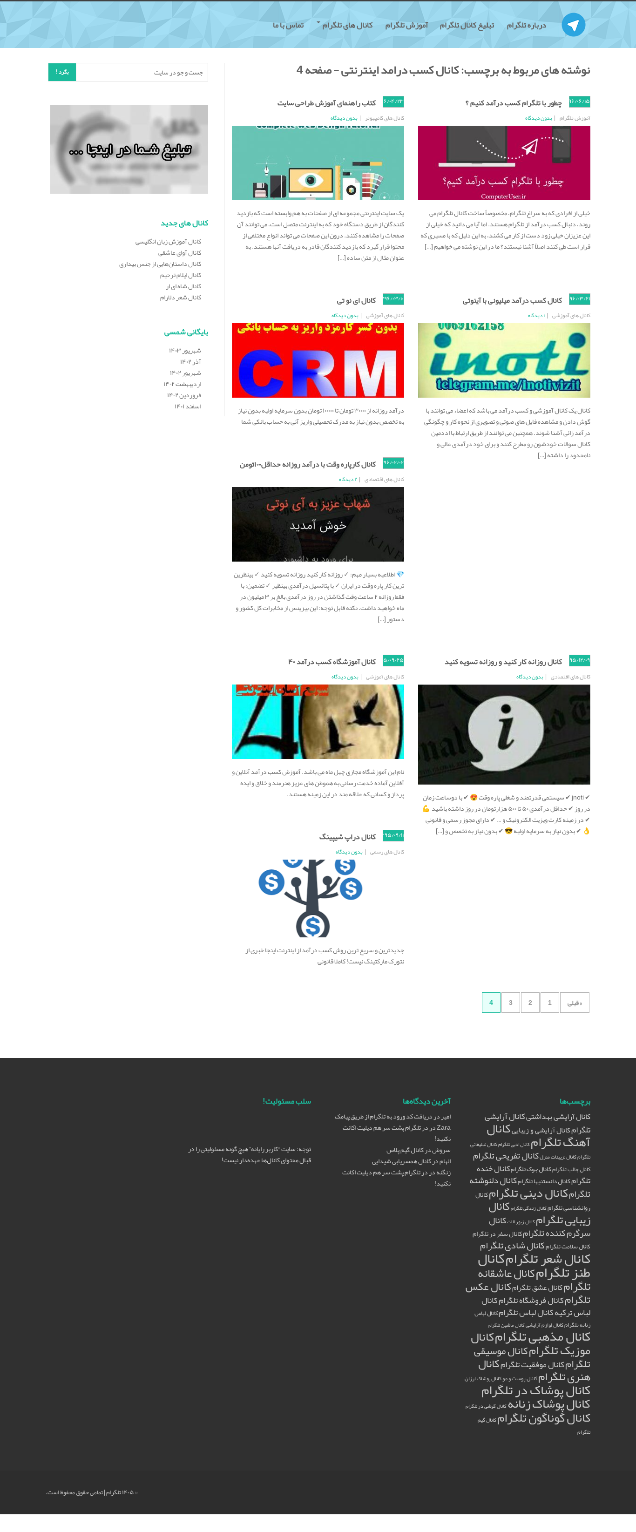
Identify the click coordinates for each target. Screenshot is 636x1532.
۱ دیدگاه (536, 315)
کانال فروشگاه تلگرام (531, 1300)
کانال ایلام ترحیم (180, 274)
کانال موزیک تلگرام (530, 1343)
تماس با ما (289, 25)
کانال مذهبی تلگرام (542, 1336)
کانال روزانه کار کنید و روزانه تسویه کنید (503, 661)
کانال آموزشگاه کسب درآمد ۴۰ (332, 661)
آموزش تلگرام (407, 25)
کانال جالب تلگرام (571, 1169)
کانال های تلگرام (347, 25)
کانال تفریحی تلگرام (506, 1156)
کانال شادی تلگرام (512, 1245)
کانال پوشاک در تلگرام (535, 1390)
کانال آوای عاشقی (179, 252)
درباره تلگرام (527, 25)
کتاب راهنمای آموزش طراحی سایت (326, 102)
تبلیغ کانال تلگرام (467, 25)
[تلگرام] (573, 13)
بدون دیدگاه (538, 117)
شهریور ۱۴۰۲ (185, 372)
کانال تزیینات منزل (558, 1157)
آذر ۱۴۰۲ (190, 361)
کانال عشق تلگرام (537, 1287)
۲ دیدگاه (348, 479)
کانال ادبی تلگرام (514, 1144)
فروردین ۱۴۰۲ (184, 394)
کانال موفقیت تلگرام (532, 1364)
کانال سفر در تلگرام (497, 1234)
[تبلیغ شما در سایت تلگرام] (129, 151)
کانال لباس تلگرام (526, 1312)
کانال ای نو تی (356, 300)
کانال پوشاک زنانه (548, 1403)
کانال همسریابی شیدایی (401, 1160)
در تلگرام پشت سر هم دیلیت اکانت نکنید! (397, 1133)
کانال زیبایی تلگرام (539, 1213)
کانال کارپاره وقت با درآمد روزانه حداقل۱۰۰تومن (308, 464)
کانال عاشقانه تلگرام (534, 1279)
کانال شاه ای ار (183, 285)
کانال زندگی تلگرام (529, 1208)
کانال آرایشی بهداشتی (558, 1116)
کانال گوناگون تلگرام (543, 1418)
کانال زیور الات (521, 1222)
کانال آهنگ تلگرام (538, 1135)
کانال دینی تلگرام (528, 1193)
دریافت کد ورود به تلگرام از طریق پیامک (384, 1116)
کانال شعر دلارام (180, 297)
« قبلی (575, 1002)
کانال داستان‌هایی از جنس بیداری (160, 263)
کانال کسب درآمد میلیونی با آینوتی (512, 300)
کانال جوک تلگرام (531, 1169)
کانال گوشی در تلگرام (486, 1406)
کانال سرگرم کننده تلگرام (539, 1227)
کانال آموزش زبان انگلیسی (168, 241)
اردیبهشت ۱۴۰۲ (182, 383)
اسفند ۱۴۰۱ (188, 406)
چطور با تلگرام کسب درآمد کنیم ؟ (514, 102)
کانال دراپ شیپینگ (347, 836)
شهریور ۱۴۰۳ (185, 350)
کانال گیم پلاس (405, 1149)
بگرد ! (62, 71)
